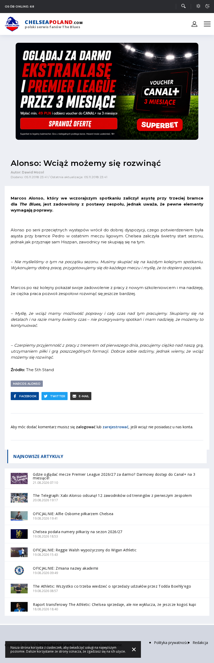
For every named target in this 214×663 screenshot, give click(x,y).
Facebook (28, 396)
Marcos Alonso (26, 383)
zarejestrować (115, 426)
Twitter (57, 396)
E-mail (84, 396)
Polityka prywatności (171, 642)
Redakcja (200, 642)
